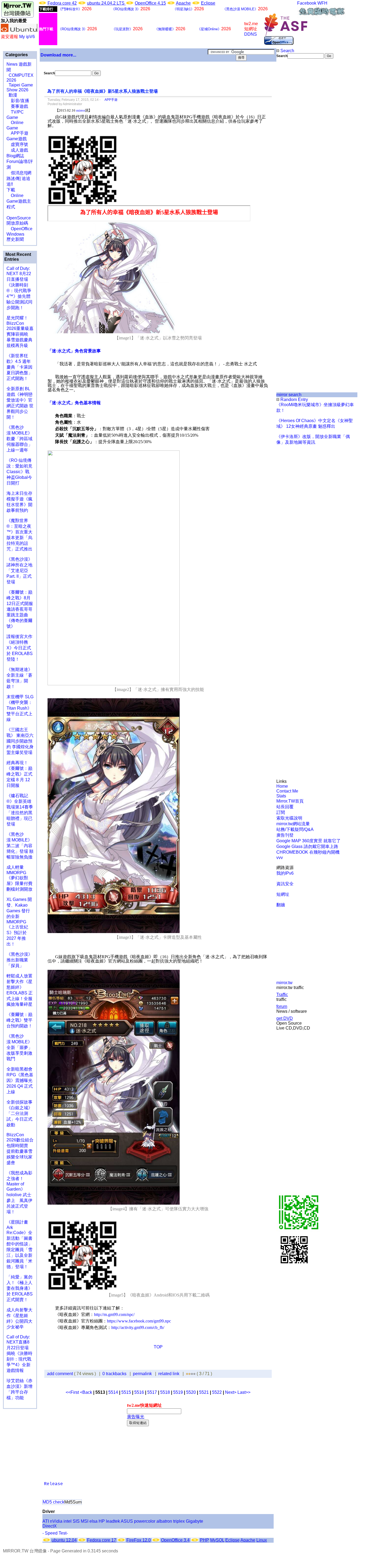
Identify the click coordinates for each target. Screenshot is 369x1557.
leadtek (113, 1521)
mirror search (288, 394)
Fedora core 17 (101, 1540)
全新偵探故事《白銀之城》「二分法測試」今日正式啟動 (19, 1113)
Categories (16, 54)
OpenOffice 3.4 (175, 1540)
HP (102, 1521)
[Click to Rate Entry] (187, 1373)
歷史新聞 (15, 239)
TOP (158, 1347)
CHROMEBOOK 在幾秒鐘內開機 (308, 852)
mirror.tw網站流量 (293, 823)
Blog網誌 (15, 155)
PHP (204, 1540)
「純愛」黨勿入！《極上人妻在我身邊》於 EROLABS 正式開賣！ (19, 1288)
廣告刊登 (285, 835)
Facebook (306, 3)
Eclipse (208, 3)
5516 (139, 1392)
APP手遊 (17, 133)
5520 (191, 1392)
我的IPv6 (285, 873)
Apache (183, 3)
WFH (322, 3)
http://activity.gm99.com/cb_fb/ (137, 1327)
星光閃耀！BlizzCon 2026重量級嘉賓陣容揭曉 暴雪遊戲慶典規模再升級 (19, 332)
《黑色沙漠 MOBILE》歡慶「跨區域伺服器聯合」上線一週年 (19, 438)
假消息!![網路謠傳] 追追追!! (18, 178)
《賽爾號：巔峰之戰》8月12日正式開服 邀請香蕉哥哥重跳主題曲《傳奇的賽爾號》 (19, 609)
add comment (60, 1373)
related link (168, 1373)
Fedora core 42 (62, 3)
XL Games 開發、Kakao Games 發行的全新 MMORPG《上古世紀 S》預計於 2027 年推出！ (19, 921)
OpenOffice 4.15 (150, 3)
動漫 (13, 95)
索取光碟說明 (289, 818)
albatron (164, 1521)
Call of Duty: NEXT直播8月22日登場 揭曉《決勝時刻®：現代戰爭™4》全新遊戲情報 (19, 1354)
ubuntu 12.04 (64, 1540)
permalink (142, 1373)
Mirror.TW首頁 (290, 801)
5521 (204, 1392)
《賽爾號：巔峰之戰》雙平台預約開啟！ (19, 1020)
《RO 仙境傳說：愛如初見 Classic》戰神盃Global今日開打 (19, 471)
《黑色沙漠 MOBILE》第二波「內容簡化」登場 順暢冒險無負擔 (19, 845)
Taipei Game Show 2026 (19, 87)
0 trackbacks (114, 1373)
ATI (45, 1521)
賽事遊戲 (17, 106)
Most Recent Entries (17, 257)
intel (67, 1521)
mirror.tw (284, 982)
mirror (80, 110)
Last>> (243, 1392)
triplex (179, 1521)
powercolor (144, 1521)
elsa (93, 1521)
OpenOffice (19, 228)
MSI (84, 1521)
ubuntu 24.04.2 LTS (106, 3)
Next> (231, 1392)
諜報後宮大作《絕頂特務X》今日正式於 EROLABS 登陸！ (19, 647)
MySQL (217, 1540)
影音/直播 (17, 100)
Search (286, 50)
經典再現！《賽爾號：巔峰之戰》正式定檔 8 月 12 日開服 (19, 774)
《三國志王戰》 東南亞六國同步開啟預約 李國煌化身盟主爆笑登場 (19, 741)
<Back (86, 1392)
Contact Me (287, 791)
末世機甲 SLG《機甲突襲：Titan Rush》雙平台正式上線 (19, 708)
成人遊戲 (17, 150)
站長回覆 (285, 806)
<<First (73, 1392)
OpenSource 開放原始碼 (18, 217)
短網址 (282, 894)
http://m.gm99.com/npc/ (114, 1314)
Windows (15, 234)
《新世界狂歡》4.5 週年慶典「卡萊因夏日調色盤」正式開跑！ (19, 367)
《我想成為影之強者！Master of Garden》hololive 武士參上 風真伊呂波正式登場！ (19, 1192)
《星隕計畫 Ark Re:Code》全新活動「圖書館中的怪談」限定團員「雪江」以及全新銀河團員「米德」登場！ (19, 1244)
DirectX (49, 1526)
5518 (165, 1392)
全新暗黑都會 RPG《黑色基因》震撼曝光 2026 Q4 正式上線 (19, 1080)
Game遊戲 (16, 138)
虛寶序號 (17, 144)
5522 (217, 1392)
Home (282, 786)
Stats (281, 796)
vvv (279, 857)
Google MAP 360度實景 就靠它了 (308, 840)
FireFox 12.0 (138, 1540)
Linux (261, 1540)
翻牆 (280, 905)
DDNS (250, 34)
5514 (113, 1392)
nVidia (56, 1521)
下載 (10, 190)
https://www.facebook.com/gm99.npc (139, 1321)
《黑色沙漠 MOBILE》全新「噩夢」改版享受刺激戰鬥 (19, 1047)
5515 (126, 1392)
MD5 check (53, 1502)
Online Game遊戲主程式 (18, 201)
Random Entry (293, 399)
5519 (178, 1392)
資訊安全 (285, 883)
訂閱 (280, 812)
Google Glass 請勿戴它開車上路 (307, 846)
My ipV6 (27, 36)
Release (53, 1484)
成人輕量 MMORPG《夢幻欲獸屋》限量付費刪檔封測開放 (19, 878)
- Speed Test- (55, 1533)
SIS (76, 1521)
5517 (152, 1392)
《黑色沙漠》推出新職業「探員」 (19, 960)
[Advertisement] (294, 149)
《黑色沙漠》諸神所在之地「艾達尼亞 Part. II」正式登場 (19, 570)
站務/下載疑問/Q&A (295, 829)
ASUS (127, 1521)
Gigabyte (194, 1521)
